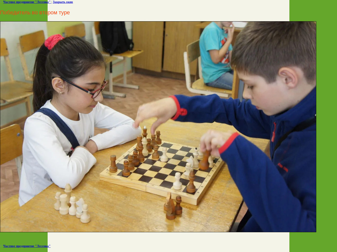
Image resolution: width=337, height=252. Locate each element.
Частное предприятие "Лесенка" (27, 2)
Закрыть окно (63, 2)
